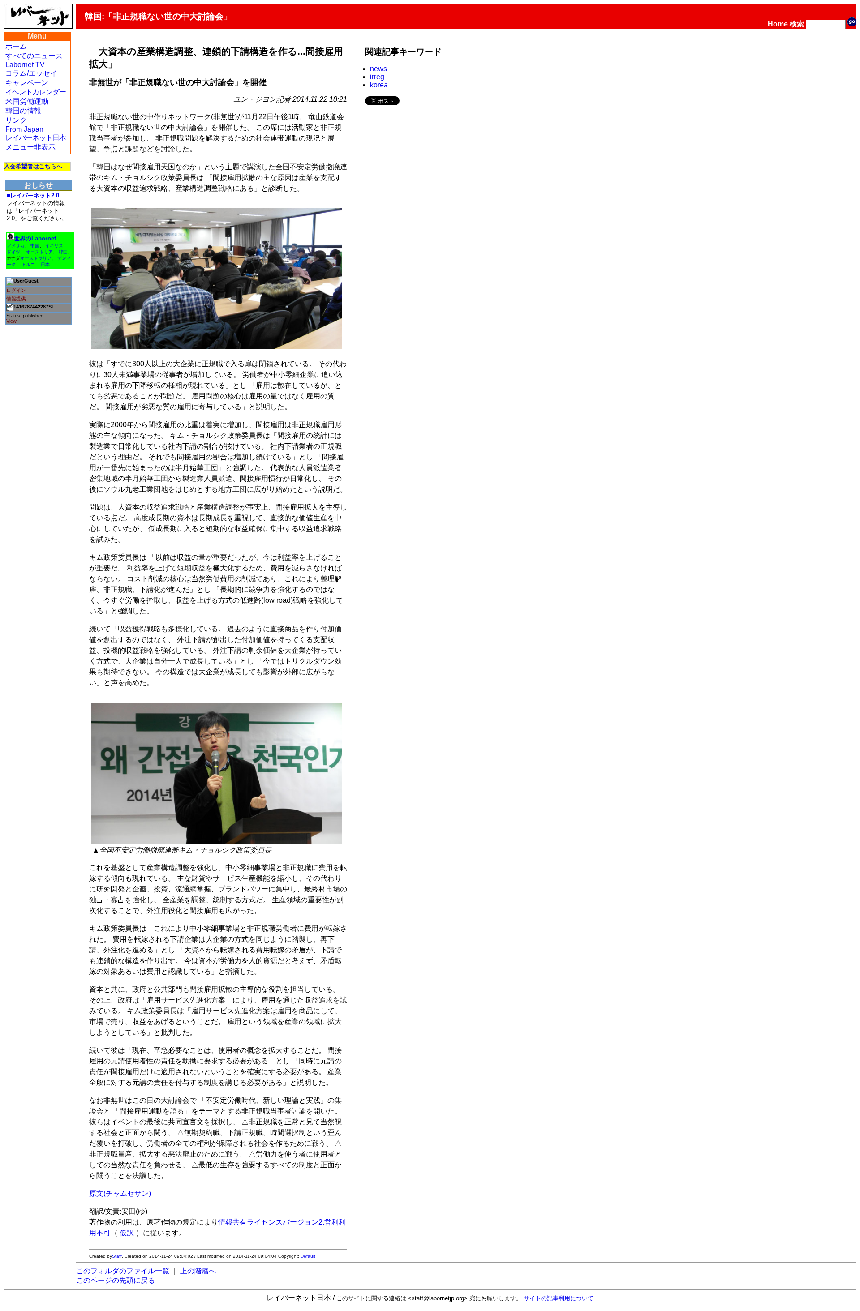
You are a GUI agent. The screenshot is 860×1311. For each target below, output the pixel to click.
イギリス (54, 245)
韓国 (63, 251)
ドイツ (13, 251)
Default (308, 1256)
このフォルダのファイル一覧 (122, 1271)
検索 (797, 24)
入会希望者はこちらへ (33, 166)
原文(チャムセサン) (120, 1193)
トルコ (28, 264)
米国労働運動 (26, 101)
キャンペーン (26, 82)
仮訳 (127, 1233)
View (11, 321)
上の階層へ (198, 1271)
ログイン (16, 290)
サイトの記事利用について (558, 1298)
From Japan (24, 129)
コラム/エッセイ (31, 73)
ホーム (16, 46)
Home (778, 24)
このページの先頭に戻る (115, 1280)
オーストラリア (36, 258)
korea (379, 85)
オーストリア (39, 251)
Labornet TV (25, 65)
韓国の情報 (23, 111)
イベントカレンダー (35, 92)
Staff (117, 1256)
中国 (34, 245)
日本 (45, 264)
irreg (377, 77)
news (378, 69)
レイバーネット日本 (35, 137)
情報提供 (16, 298)
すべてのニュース (34, 56)
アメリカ (16, 245)
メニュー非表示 (30, 147)
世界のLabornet (35, 238)
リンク (16, 120)
